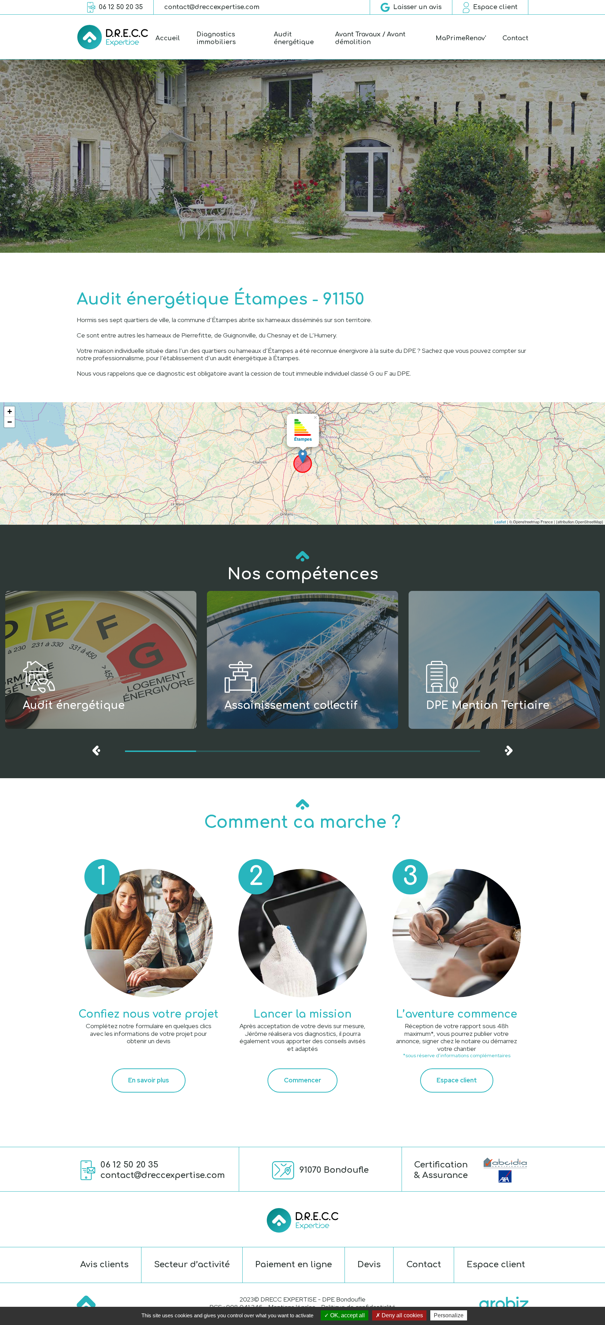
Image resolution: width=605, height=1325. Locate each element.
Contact (515, 38)
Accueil (167, 38)
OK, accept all (347, 1315)
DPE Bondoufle (344, 1299)
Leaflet (500, 521)
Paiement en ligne (293, 1264)
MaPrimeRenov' (461, 38)
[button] (160, 751)
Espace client (457, 1080)
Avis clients (104, 1264)
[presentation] (96, 750)
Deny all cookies (401, 1315)
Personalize (449, 1315)
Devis (369, 1264)
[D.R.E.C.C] (112, 37)
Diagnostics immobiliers (216, 38)
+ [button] (9, 411)
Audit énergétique (294, 38)
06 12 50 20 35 (129, 1165)
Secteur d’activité (192, 1264)
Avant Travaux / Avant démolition (370, 38)
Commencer (302, 1080)
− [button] (9, 422)
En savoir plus (148, 1080)
